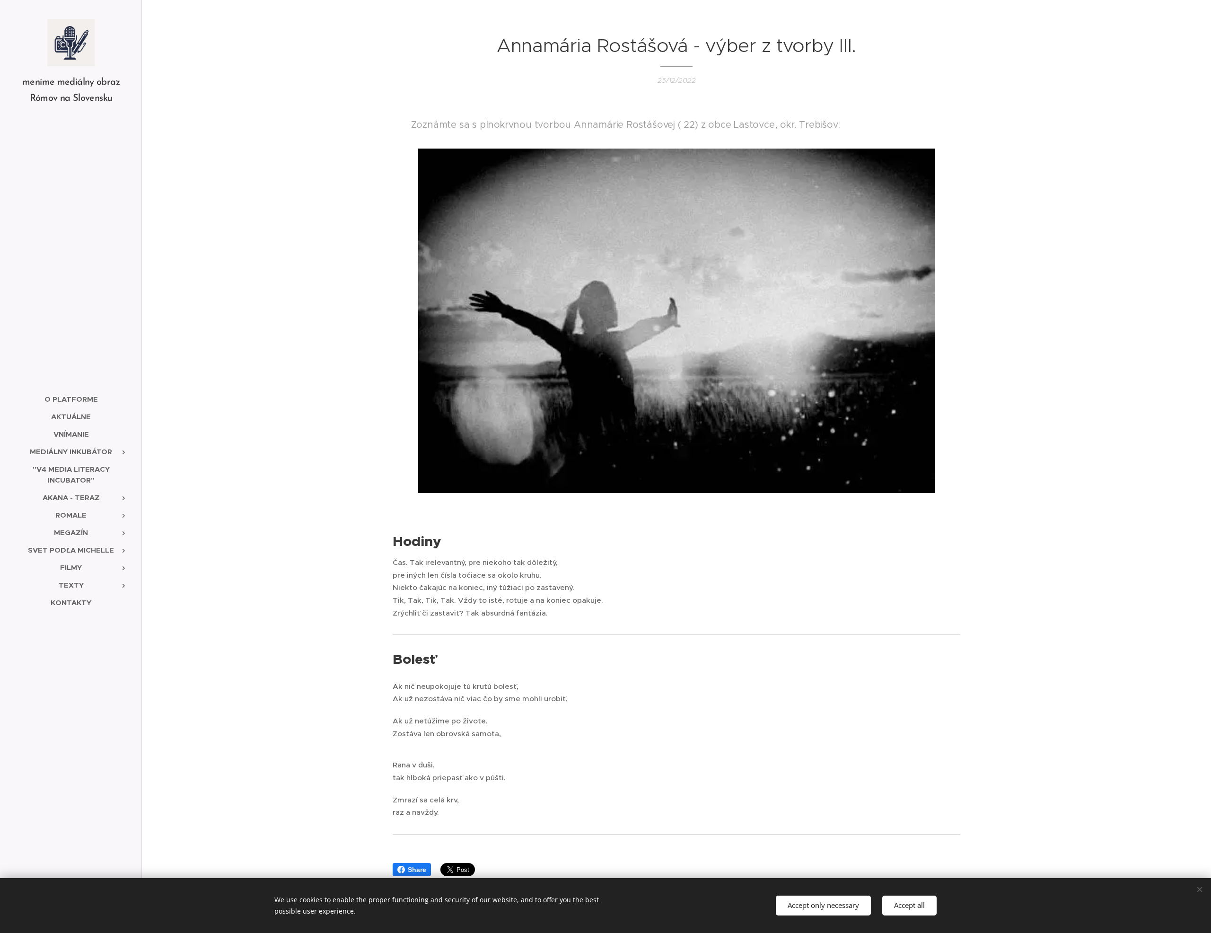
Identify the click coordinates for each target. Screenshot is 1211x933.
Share (417, 869)
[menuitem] (71, 399)
